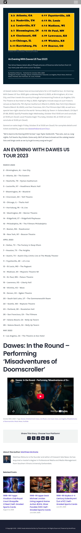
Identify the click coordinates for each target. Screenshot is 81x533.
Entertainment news (32, 419)
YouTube (37, 76)
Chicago (23, 75)
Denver (29, 75)
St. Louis (31, 76)
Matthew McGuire (16, 73)
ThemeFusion (42, 528)
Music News (61, 75)
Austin (18, 75)
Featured (45, 75)
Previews (15, 76)
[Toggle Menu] (76, 2)
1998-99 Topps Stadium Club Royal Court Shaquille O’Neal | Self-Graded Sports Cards (13, 501)
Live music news (52, 419)
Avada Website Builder (29, 528)
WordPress (72, 528)
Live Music (43, 419)
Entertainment (37, 75)
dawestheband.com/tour (39, 128)
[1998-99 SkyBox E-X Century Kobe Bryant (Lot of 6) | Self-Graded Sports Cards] (67, 484)
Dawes (23, 419)
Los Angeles (53, 75)
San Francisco (23, 76)
